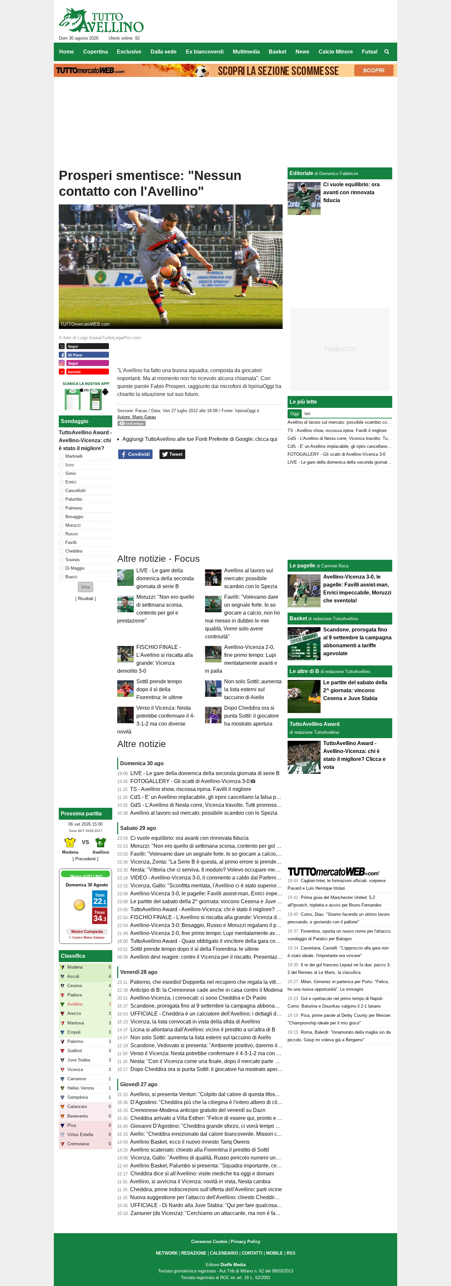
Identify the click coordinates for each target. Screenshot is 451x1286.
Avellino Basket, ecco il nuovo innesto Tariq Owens (190, 1142)
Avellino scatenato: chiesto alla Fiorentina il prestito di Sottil (199, 1150)
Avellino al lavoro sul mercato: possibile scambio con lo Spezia (250, 578)
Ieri (307, 413)
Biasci (71, 576)
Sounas (72, 559)
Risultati (85, 598)
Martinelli (74, 456)
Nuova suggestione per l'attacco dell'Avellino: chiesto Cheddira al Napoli (215, 1197)
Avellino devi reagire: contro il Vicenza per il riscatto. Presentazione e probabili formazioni (234, 957)
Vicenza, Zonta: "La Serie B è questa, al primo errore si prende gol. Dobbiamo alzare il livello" (239, 862)
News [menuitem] (302, 51)
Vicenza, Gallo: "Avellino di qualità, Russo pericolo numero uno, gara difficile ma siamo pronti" (240, 1158)
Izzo (69, 464)
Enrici (70, 482)
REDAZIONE (193, 1253)
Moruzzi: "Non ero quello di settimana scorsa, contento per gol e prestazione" (220, 846)
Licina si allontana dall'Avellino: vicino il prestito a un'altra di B (202, 1029)
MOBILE (274, 1253)
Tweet (175, 454)
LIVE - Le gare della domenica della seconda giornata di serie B (165, 578)
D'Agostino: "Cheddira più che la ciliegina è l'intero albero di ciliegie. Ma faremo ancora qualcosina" (246, 1102)
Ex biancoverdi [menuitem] (205, 51)
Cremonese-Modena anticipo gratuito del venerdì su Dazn (197, 1110)
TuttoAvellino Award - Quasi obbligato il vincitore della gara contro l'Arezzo (217, 941)
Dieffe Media (233, 1264)
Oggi (294, 413)
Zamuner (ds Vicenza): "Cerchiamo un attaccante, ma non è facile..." (210, 1213)
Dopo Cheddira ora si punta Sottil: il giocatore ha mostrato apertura (251, 716)
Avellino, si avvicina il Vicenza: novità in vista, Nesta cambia (200, 1181)
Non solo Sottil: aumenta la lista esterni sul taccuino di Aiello (253, 689)
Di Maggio (75, 568)
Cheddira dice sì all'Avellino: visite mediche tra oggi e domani (202, 1173)
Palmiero (73, 508)
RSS (291, 1253)
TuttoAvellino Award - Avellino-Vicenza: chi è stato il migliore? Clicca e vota (218, 909)
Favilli (71, 542)
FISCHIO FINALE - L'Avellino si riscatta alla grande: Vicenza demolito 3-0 (216, 917)
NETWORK (167, 1253)
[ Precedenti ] (85, 858)
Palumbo (73, 499)
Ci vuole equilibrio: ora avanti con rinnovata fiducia (189, 838)
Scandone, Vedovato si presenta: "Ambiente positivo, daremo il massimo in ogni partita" (232, 1045)
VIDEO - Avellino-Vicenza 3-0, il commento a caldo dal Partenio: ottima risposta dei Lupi (233, 877)
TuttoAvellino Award (315, 724)
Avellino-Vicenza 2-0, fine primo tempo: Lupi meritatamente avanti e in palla (218, 933)
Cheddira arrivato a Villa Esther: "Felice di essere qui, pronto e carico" (212, 1118)
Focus (141, 410)
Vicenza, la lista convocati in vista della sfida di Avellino (195, 1021)
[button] (85, 587)
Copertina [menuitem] (95, 51)
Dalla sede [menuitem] (164, 51)
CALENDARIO (224, 1253)
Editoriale (301, 173)
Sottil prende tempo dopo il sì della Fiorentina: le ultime (159, 689)
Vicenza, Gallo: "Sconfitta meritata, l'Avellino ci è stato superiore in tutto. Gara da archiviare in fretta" (246, 885)
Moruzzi (73, 525)
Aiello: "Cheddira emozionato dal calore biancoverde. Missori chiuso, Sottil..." (220, 1134)
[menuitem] (386, 51)
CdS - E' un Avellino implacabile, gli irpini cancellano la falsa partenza (212, 797)
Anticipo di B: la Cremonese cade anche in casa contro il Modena (206, 990)
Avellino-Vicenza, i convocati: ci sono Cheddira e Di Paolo (198, 998)
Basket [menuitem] (277, 51)
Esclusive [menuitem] (129, 51)
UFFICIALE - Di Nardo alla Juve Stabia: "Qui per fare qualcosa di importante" (220, 1205)
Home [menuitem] (66, 51)
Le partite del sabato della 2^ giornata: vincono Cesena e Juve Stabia (211, 901)
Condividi (138, 454)
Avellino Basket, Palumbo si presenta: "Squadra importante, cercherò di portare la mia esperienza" (245, 1165)
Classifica (73, 956)
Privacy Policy (245, 1241)
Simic (70, 473)
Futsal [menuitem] (369, 51)
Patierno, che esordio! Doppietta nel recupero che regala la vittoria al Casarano (222, 982)
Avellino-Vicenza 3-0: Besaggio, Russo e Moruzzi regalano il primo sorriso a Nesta (226, 925)
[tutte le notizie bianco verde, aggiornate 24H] (101, 20)
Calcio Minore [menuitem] (336, 51)
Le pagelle (302, 565)
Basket (298, 618)
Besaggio (74, 516)
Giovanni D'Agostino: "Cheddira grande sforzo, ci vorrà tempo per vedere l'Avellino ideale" (235, 1126)
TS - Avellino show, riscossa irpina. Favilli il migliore (190, 789)
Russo (71, 533)
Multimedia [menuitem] (246, 51)
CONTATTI (252, 1253)
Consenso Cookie (209, 1241)
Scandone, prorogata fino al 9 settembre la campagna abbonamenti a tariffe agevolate (230, 1006)
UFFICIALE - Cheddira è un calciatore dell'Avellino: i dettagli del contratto (216, 1014)
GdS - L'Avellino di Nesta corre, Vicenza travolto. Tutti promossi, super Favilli (219, 805)
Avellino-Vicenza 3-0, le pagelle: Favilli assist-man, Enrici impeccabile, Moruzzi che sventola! (239, 893)
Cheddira (73, 551)
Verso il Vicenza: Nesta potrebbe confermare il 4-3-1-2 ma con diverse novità (219, 1053)
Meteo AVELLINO (86, 876)
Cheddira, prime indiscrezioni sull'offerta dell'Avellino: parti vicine (206, 1189)
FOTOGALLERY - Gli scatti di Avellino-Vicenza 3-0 (190, 781)
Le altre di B (304, 671)
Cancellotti (75, 490)
